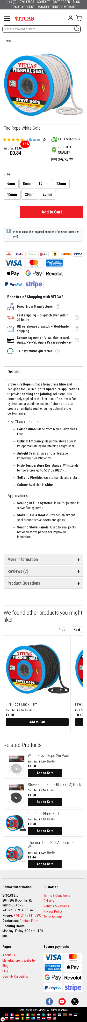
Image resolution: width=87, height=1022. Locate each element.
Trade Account (54, 917)
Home (7, 41)
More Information (22, 559)
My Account (70, 18)
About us (8, 955)
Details (13, 371)
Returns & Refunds (56, 906)
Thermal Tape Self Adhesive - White (50, 844)
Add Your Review (44, 140)
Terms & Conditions (57, 895)
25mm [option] (47, 194)
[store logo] (24, 18)
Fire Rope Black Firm (21, 704)
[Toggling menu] (7, 18)
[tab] (43, 372)
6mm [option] (11, 183)
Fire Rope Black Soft (43, 813)
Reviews (17, 571)
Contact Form (29, 921)
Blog (5, 966)
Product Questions (23, 583)
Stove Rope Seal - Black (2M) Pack (54, 784)
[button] (58, 306)
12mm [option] (61, 183)
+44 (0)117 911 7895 (28, 915)
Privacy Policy (53, 911)
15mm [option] (12, 194)
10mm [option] (43, 183)
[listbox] (43, 190)
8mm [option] (27, 183)
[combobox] (41, 29)
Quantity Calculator (15, 976)
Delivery (49, 901)
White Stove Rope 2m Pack (49, 755)
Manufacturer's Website (18, 960)
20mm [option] (30, 194)
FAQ (5, 971)
